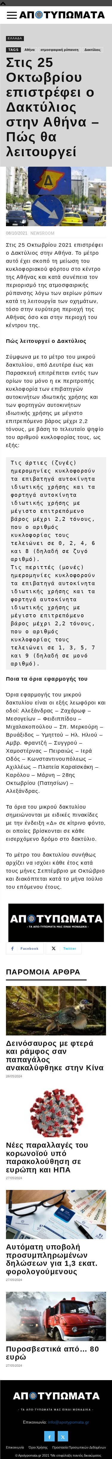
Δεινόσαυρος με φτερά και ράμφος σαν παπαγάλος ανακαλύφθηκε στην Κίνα (55, 1055)
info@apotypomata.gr (68, 1422)
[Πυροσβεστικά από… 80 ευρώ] (56, 1316)
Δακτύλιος (93, 49)
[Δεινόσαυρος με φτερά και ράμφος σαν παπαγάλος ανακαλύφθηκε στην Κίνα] (56, 1010)
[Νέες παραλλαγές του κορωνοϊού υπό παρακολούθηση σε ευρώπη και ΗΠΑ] (56, 1112)
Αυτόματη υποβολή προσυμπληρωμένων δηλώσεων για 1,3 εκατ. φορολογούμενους (52, 1259)
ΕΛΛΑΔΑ (15, 38)
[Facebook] (49, 1436)
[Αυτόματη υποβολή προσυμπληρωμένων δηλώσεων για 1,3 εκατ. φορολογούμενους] (56, 1214)
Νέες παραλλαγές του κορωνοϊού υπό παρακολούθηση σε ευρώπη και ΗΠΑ (47, 1157)
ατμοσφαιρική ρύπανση (60, 49)
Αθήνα (29, 49)
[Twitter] (63, 1436)
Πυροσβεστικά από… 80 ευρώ (52, 1353)
